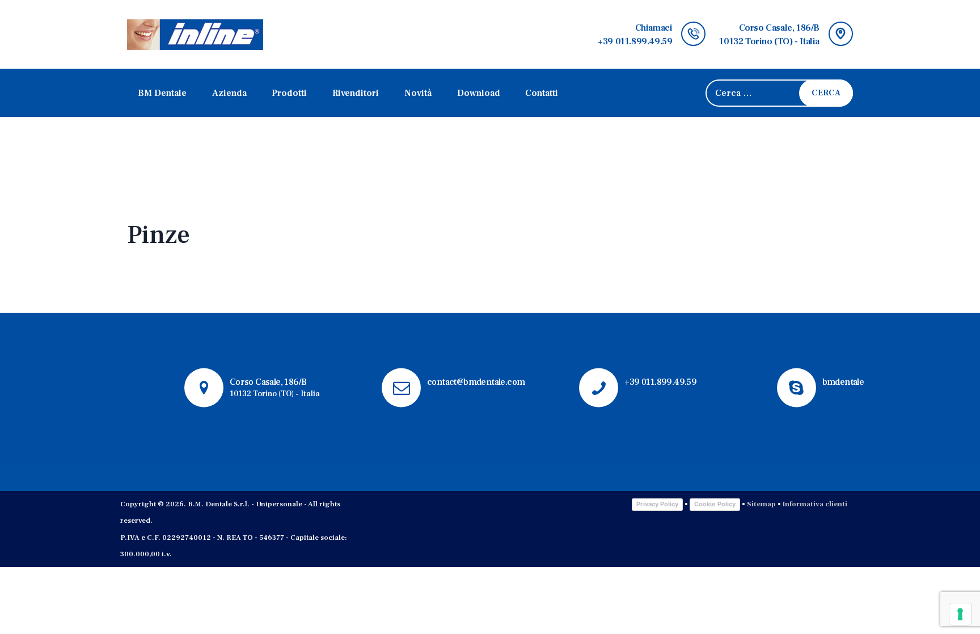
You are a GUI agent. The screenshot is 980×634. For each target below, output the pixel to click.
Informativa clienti (814, 504)
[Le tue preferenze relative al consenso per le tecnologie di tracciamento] (960, 614)
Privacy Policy (657, 504)
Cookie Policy (715, 504)
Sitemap (761, 504)
